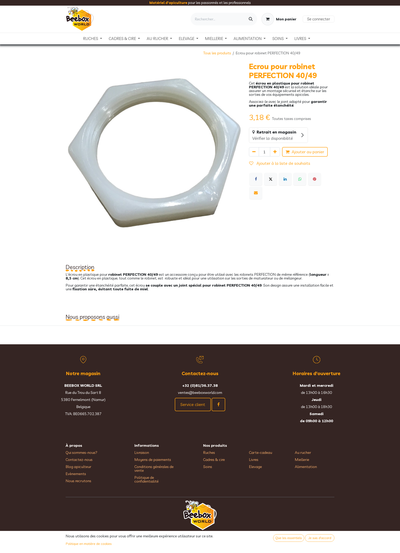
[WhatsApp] (300, 179)
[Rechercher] (250, 19)
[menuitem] (92, 38)
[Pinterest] (314, 179)
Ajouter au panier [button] (308, 151)
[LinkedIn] (285, 179)
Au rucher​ (303, 452)
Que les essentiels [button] (288, 538)
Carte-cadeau (260, 452)
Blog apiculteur (78, 466)
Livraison (141, 452)
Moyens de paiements (152, 459)
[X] (270, 179)
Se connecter (318, 18)
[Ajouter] (275, 151)
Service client (192, 404)
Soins (207, 466)
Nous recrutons (78, 480)
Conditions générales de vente (154, 468)
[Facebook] (256, 179)
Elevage (255, 466)
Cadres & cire (214, 459)
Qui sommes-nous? (81, 452)
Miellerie (302, 459)
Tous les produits (217, 53)
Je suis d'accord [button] (319, 538)
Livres (253, 459)
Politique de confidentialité (146, 479)
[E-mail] (256, 193)
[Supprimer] (254, 151)
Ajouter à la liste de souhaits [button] (282, 163)
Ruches (209, 452)
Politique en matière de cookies (89, 544)
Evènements (76, 473)
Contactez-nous (79, 459)
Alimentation (306, 466)
